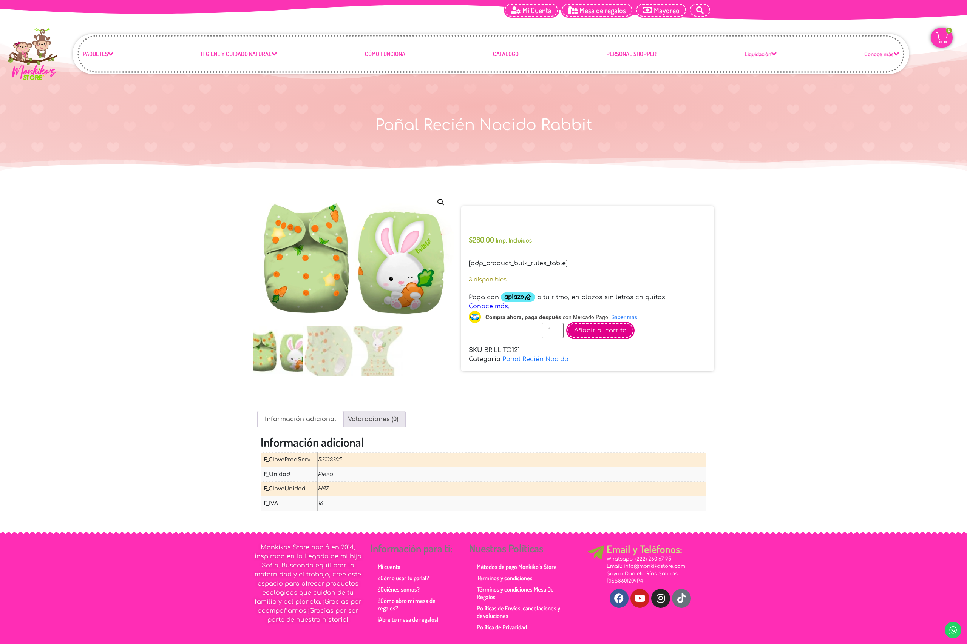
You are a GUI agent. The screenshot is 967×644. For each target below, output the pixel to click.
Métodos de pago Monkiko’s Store (517, 566)
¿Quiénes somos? (399, 589)
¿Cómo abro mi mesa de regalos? (407, 604)
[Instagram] (660, 598)
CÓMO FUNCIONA (385, 54)
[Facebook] (619, 598)
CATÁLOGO (506, 54)
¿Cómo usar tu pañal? (403, 578)
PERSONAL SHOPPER (631, 54)
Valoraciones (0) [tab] (373, 419)
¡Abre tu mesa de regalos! (408, 619)
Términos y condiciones (505, 578)
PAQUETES (95, 54)
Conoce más (879, 54)
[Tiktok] (681, 598)
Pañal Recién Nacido (535, 359)
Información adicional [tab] (300, 419)
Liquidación (758, 54)
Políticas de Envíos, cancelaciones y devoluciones (518, 611)
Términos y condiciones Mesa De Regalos (515, 593)
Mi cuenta (389, 566)
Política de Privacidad (502, 627)
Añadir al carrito (600, 330)
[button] (441, 202)
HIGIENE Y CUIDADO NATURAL (236, 54)
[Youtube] (639, 598)
